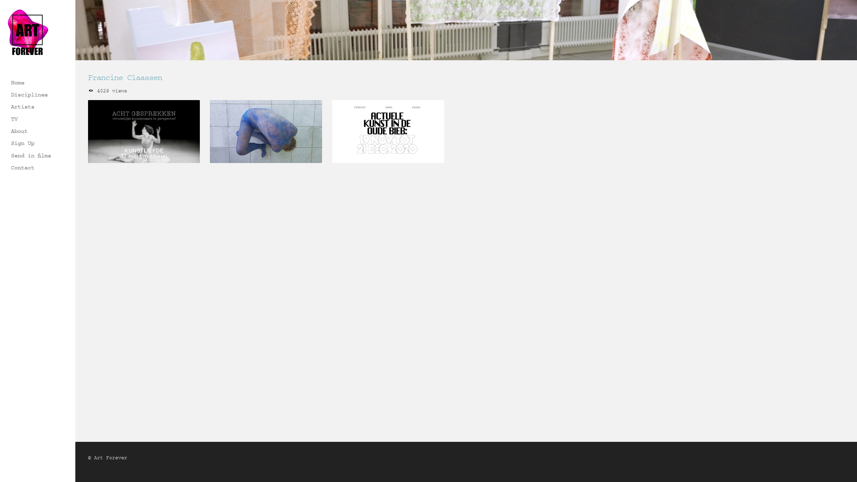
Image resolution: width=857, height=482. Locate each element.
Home (17, 82)
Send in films (31, 155)
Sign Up (22, 143)
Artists (22, 106)
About (19, 131)
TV (14, 119)
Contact (22, 167)
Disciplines (29, 94)
